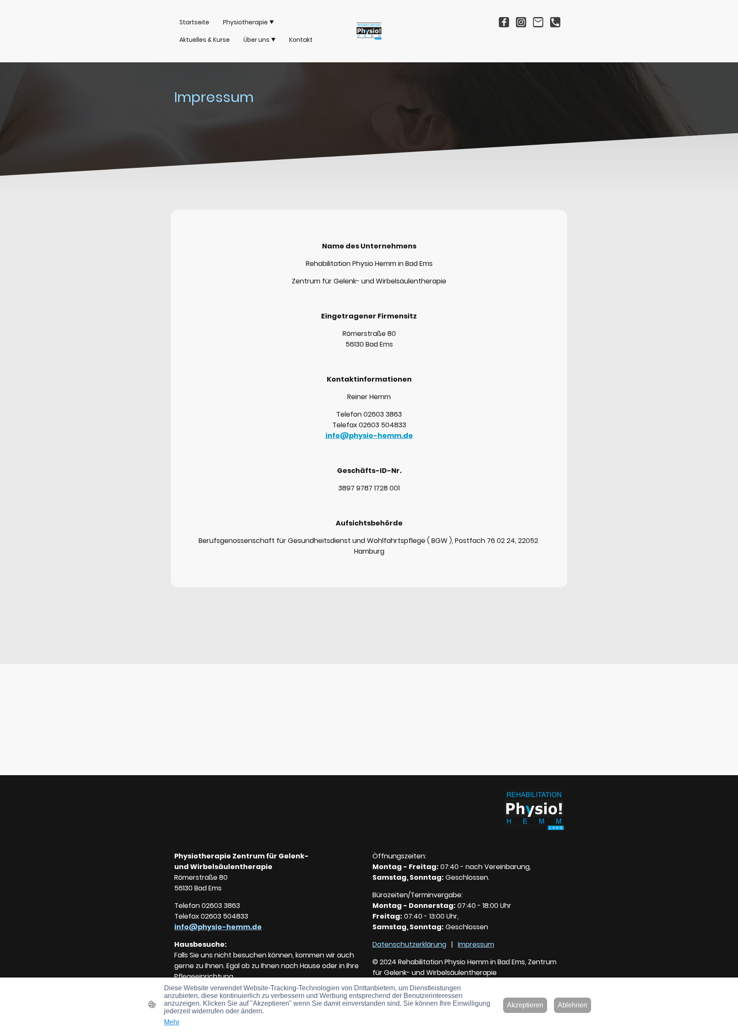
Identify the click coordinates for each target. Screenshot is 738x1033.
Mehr (171, 1022)
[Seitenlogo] (369, 31)
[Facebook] (504, 22)
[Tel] (555, 22)
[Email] (538, 22)
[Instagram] (521, 22)
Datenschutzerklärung (409, 944)
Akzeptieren (525, 1005)
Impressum (476, 944)
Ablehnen (572, 1005)
